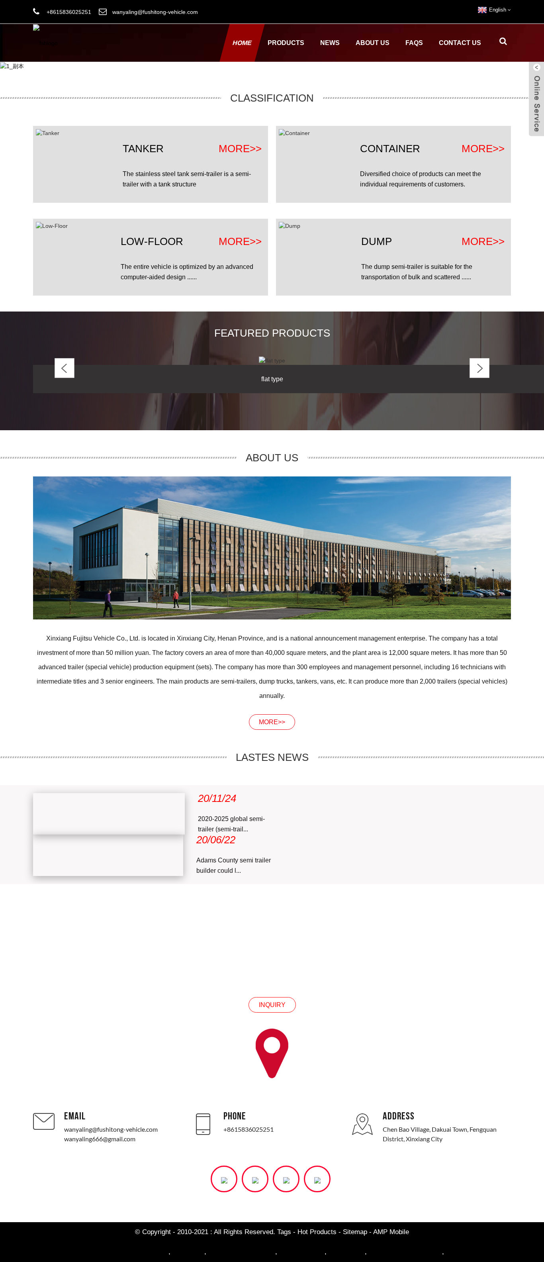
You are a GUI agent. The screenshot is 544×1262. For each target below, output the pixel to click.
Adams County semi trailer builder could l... (233, 865)
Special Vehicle (302, 1252)
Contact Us (460, 42)
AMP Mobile (391, 1232)
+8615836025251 (248, 1129)
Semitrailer (188, 1252)
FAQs (414, 42)
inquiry (272, 1004)
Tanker (143, 149)
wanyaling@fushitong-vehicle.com (111, 1129)
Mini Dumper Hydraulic (134, 1252)
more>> (240, 148)
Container (390, 149)
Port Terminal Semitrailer (405, 1252)
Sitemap (355, 1232)
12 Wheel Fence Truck (241, 1252)
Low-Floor (152, 241)
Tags (284, 1232)
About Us (372, 42)
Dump (376, 241)
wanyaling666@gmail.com (99, 1138)
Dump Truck (347, 1252)
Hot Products (317, 1232)
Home (242, 42)
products (286, 42)
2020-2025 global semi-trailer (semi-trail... (231, 824)
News (330, 42)
